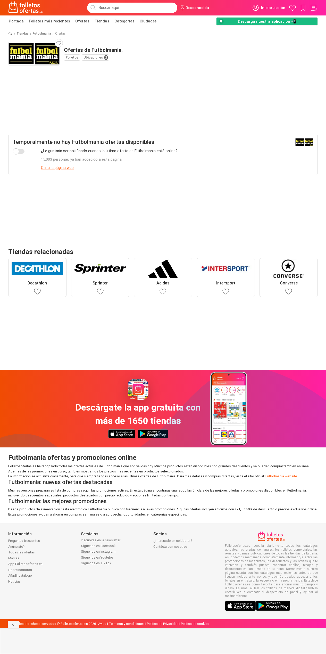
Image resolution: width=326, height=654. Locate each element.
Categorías (124, 21)
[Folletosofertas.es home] (25, 7)
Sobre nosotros (20, 570)
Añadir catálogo (20, 575)
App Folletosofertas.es (25, 564)
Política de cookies (195, 624)
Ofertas (82, 21)
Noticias (14, 581)
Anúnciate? (16, 547)
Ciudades (148, 21)
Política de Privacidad (163, 624)
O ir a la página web (57, 167)
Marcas (13, 558)
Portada (16, 21)
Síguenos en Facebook (98, 546)
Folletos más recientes (49, 21)
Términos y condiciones (127, 624)
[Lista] (314, 8)
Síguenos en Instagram (98, 551)
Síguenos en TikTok (96, 563)
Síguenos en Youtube (97, 557)
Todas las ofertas (21, 552)
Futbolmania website (281, 476)
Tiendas (102, 21)
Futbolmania (42, 33)
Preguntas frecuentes (24, 541)
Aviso (102, 624)
